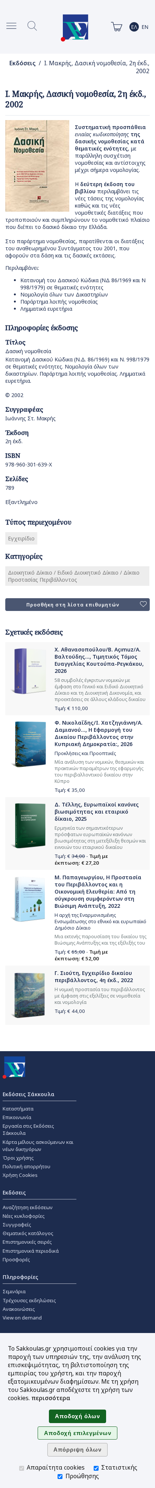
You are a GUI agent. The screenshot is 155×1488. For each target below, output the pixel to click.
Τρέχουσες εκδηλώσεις (29, 1300)
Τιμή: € (71, 708)
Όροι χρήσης (18, 1157)
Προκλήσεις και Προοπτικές (85, 753)
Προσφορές (16, 1259)
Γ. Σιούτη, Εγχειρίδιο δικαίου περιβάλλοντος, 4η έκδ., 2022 (94, 976)
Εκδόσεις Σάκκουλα (29, 1094)
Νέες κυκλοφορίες (24, 1216)
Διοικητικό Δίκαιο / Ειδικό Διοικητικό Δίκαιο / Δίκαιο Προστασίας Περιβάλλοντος (74, 576)
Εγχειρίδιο (21, 538)
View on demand (22, 1317)
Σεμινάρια (14, 1291)
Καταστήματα (18, 1108)
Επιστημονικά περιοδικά (31, 1250)
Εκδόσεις (22, 63)
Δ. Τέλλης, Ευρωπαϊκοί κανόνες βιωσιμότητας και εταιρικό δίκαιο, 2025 (97, 811)
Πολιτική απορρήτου (26, 1166)
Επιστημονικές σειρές (27, 1241)
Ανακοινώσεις (19, 1309)
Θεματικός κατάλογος (28, 1233)
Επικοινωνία (17, 1117)
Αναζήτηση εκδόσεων (28, 1207)
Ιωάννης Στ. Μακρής (30, 418)
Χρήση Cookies (20, 1175)
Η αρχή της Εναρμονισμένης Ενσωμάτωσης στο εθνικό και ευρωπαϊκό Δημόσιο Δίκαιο (100, 921)
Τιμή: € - (81, 859)
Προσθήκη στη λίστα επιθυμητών (72, 605)
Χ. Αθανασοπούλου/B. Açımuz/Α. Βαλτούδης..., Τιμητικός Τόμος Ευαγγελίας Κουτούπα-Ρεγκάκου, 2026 (99, 660)
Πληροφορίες (20, 1276)
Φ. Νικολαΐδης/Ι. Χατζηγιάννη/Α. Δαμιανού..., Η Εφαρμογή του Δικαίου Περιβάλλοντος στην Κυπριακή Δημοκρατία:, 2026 (99, 733)
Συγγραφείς (17, 1224)
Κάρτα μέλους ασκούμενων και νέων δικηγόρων (38, 1145)
